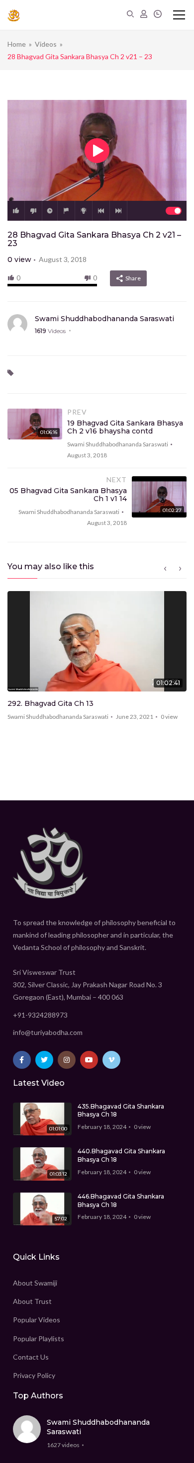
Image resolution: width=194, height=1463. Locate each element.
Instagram (67, 1060)
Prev (100, 211)
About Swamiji (35, 1283)
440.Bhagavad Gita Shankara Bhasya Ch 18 (121, 1155)
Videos (46, 44)
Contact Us (31, 1357)
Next (118, 211)
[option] (97, 659)
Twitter (44, 1060)
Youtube (89, 1060)
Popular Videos (36, 1319)
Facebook (22, 1060)
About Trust (32, 1301)
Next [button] (180, 568)
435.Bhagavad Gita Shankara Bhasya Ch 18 (121, 1111)
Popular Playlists (38, 1338)
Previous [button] (165, 568)
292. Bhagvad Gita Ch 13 (50, 703)
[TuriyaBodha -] (13, 15)
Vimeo (111, 1060)
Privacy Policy (34, 1375)
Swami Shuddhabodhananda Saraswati (104, 318)
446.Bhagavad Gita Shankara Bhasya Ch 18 (121, 1200)
